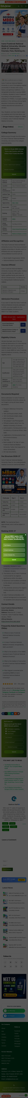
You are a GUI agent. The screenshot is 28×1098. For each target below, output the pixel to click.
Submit (14, 559)
